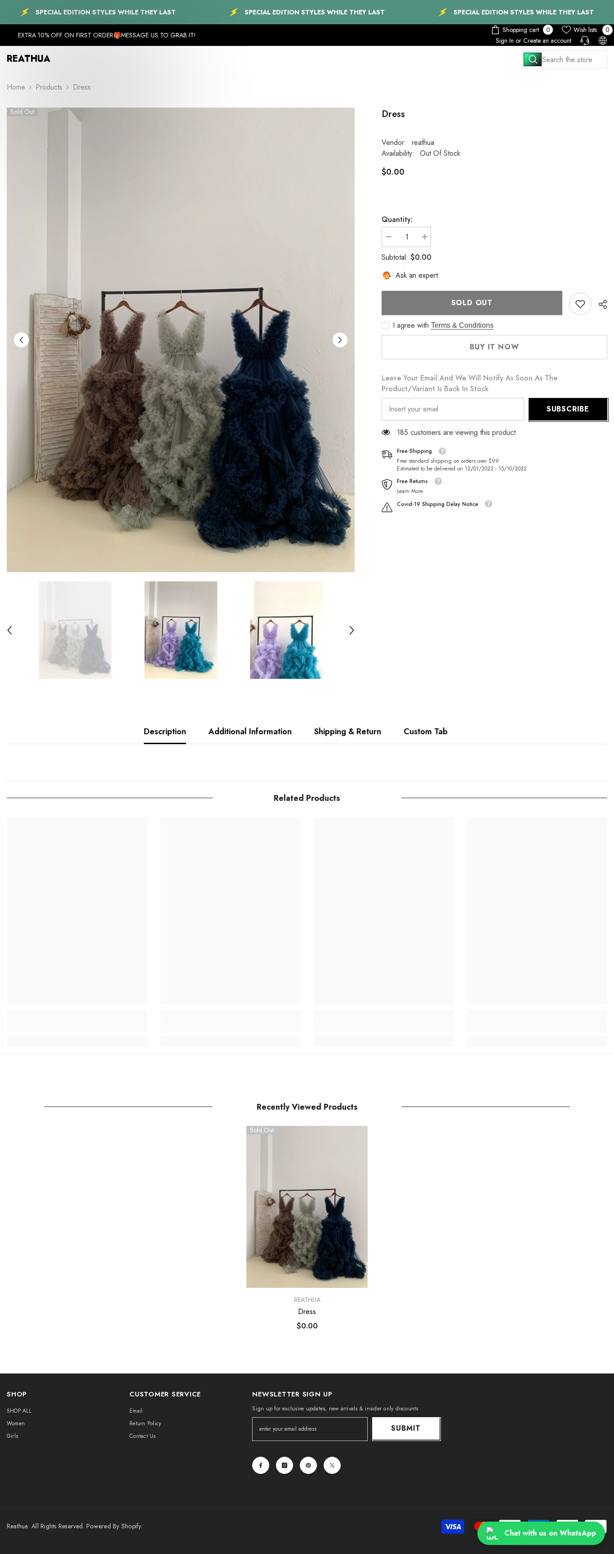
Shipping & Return (347, 731)
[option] (181, 340)
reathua (423, 142)
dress (307, 1311)
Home (16, 87)
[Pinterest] (308, 1465)
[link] (580, 304)
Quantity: (397, 219)
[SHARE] (599, 304)
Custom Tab (426, 731)
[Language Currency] (602, 40)
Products (49, 87)
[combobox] (564, 59)
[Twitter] (332, 1465)
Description (165, 731)
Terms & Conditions (462, 325)
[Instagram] (284, 1465)
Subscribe (568, 409)
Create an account (547, 40)
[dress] (307, 1207)
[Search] (564, 59)
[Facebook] (260, 1465)
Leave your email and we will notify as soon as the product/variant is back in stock (469, 383)
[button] (21, 340)
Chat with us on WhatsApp (550, 1533)
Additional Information (250, 731)
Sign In (505, 40)
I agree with (411, 325)
